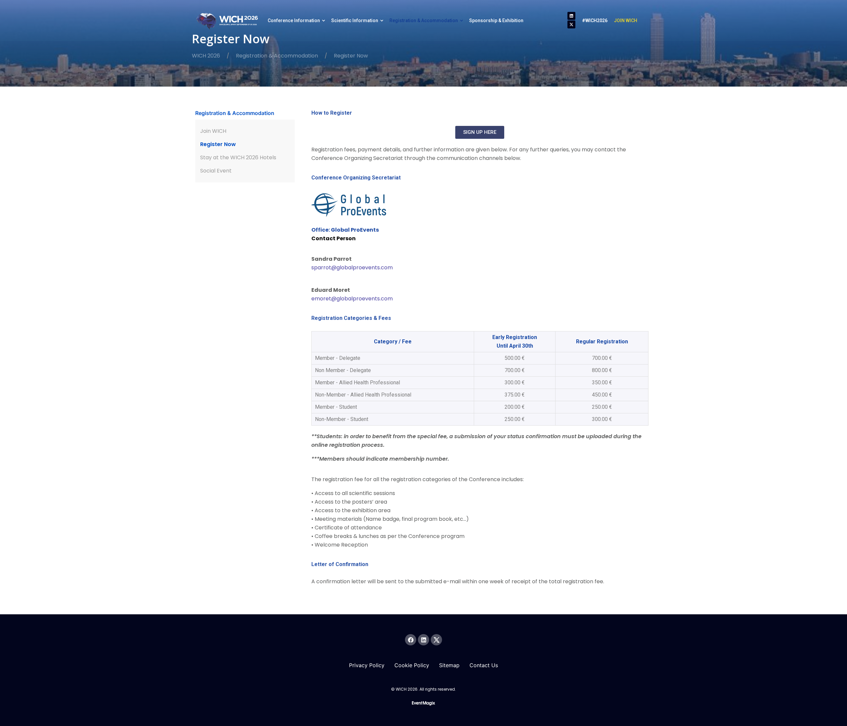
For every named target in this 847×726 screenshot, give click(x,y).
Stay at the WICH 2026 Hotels (238, 157)
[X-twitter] (571, 24)
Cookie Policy (411, 665)
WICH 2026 (206, 55)
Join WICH (213, 131)
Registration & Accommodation (423, 20)
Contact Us (483, 665)
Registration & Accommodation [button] (234, 113)
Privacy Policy (366, 665)
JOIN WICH (625, 20)
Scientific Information (354, 20)
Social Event (216, 170)
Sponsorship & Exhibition (496, 20)
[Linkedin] (571, 16)
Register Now (218, 144)
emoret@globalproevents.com (352, 298)
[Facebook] (410, 639)
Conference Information (294, 20)
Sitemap (449, 665)
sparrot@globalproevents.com (352, 267)
